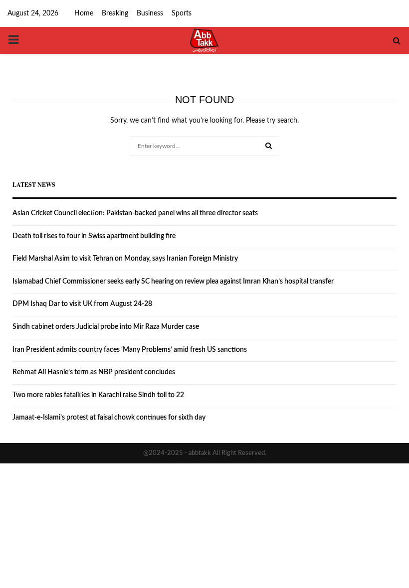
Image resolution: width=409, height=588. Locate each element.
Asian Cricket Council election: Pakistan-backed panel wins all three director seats (135, 213)
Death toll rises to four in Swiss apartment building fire (94, 236)
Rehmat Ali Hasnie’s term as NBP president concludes (93, 372)
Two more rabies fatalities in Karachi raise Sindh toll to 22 (98, 395)
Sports (182, 13)
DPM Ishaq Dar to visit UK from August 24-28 (82, 303)
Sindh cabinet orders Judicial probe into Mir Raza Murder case (105, 326)
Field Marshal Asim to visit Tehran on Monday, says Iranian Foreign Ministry (125, 258)
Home (83, 13)
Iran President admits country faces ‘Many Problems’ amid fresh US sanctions (129, 349)
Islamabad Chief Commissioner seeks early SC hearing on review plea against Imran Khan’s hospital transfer (173, 281)
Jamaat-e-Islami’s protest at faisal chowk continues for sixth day (108, 417)
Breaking (115, 13)
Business (150, 13)
